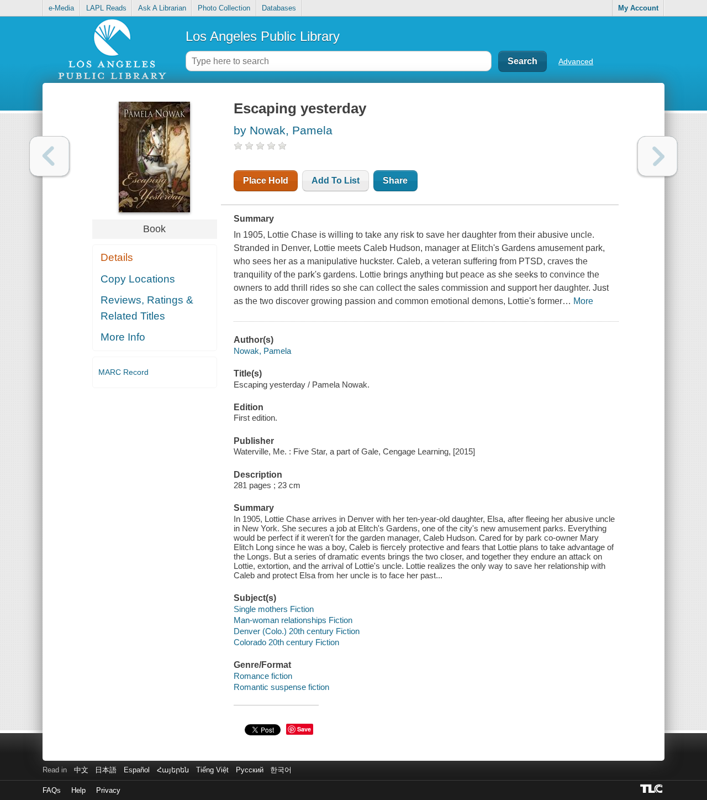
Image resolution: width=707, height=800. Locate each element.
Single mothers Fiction (274, 609)
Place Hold (265, 180)
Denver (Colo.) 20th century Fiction (297, 631)
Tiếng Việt (212, 770)
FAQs (52, 790)
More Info (123, 337)
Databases (279, 8)
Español (137, 770)
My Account (638, 8)
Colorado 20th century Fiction (286, 642)
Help (78, 790)
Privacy (108, 790)
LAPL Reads (106, 8)
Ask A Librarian (162, 8)
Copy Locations (138, 279)
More (583, 301)
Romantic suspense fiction (281, 687)
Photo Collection (224, 8)
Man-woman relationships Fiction (293, 620)
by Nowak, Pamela (283, 130)
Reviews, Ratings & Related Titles (147, 308)
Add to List (336, 180)
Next (657, 156)
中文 (81, 770)
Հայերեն (173, 770)
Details (117, 257)
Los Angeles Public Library (263, 36)
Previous (49, 156)
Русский (249, 770)
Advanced (575, 61)
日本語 (106, 770)
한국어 (281, 770)
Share (395, 180)
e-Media (61, 8)
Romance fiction (263, 676)
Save (304, 729)
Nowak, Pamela (262, 350)
